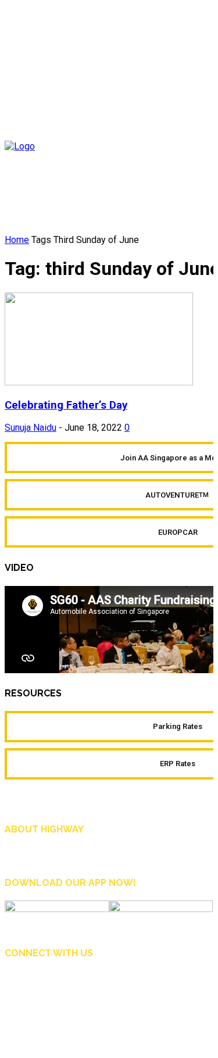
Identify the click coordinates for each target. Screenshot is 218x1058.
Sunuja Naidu (30, 427)
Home (17, 239)
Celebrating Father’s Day (66, 405)
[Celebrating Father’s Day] (99, 382)
